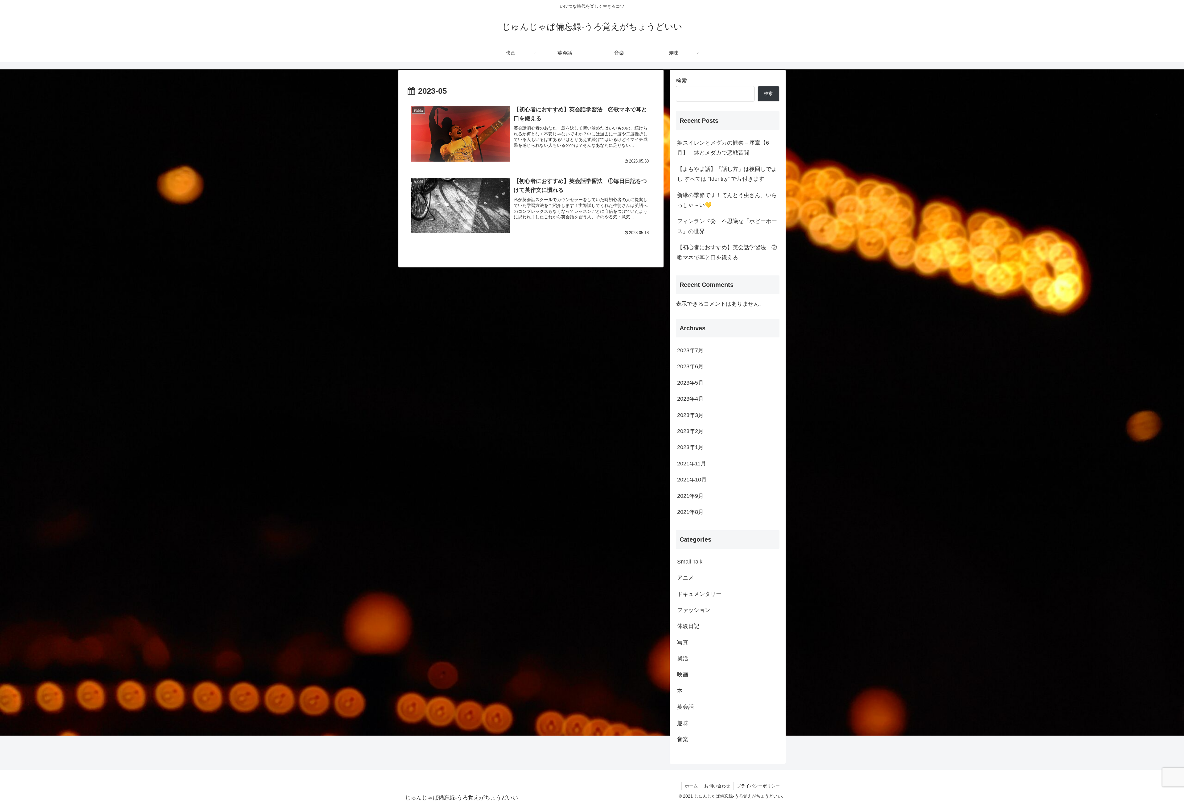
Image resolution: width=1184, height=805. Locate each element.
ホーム (691, 785)
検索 (681, 81)
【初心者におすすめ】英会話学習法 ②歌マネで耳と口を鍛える (727, 252)
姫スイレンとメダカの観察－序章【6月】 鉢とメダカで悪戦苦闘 (723, 148)
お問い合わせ (717, 785)
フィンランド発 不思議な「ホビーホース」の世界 (727, 226)
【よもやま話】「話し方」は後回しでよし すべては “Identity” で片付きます (727, 174)
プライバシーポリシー (758, 785)
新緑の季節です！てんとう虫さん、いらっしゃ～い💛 (727, 200)
